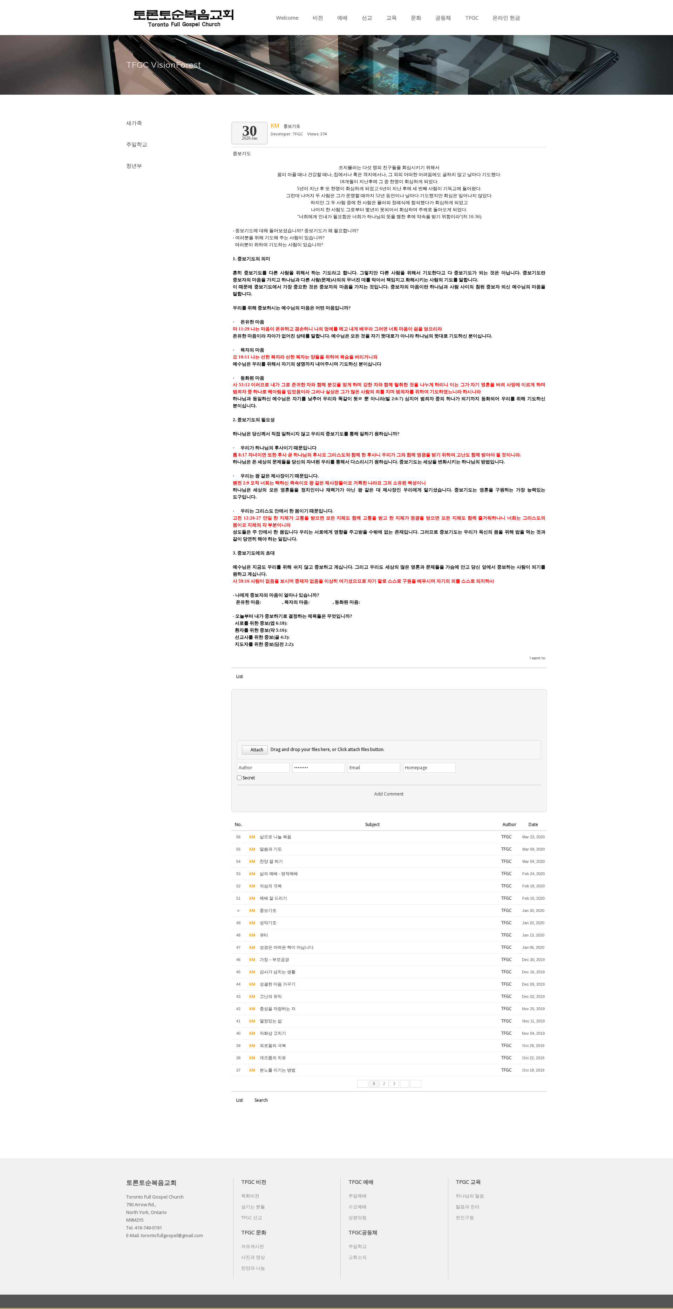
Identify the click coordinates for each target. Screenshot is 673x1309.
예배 (342, 17)
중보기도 (292, 126)
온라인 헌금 (506, 17)
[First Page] (362, 1084)
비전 (318, 17)
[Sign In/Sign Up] (543, 17)
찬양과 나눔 (253, 1268)
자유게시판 (252, 1246)
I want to (537, 658)
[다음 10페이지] (404, 1084)
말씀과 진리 (468, 1206)
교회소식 (357, 1257)
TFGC (471, 17)
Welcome (287, 17)
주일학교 (136, 144)
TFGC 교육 (468, 1181)
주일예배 (357, 1196)
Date (533, 824)
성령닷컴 (357, 1217)
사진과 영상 (253, 1257)
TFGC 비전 (253, 1181)
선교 (367, 17)
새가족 (134, 122)
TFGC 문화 (253, 1232)
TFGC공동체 (363, 1232)
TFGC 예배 (361, 1181)
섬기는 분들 (253, 1206)
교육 (391, 17)
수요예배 (357, 1206)
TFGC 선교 (251, 1217)
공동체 (443, 17)
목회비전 (250, 1196)
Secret (249, 778)
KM (276, 125)
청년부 (134, 165)
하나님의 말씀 (470, 1196)
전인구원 (465, 1217)
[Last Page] (415, 1084)
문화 (416, 17)
